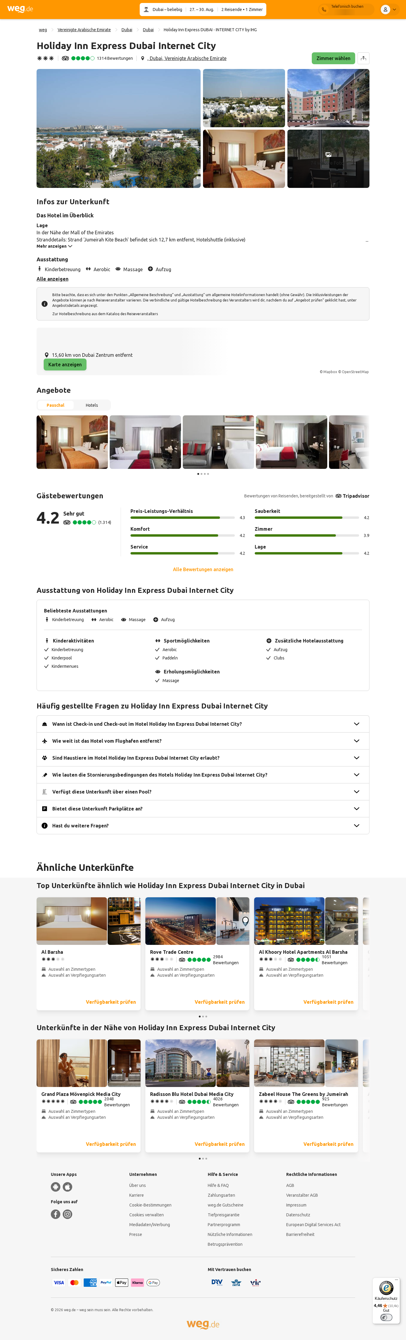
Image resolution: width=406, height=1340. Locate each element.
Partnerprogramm (224, 1224)
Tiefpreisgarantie (224, 1214)
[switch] (386, 1317)
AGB (290, 1185)
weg (43, 29)
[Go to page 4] (208, 474)
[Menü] (396, 1281)
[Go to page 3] (205, 474)
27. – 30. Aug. (202, 9)
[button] (119, 128)
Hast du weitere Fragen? (80, 825)
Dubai (158, 9)
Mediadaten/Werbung (149, 1224)
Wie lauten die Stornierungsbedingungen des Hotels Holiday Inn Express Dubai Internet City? (159, 774)
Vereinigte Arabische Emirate (84, 29)
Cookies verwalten (146, 1214)
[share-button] (363, 58)
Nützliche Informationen (230, 1234)
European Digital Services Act (313, 1224)
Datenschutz (298, 1214)
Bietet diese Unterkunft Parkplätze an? (97, 808)
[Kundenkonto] (390, 9)
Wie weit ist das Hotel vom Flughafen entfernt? (107, 741)
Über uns (137, 1185)
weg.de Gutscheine (225, 1205)
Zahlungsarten (221, 1195)
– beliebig (172, 9)
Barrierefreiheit (300, 1234)
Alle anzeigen (52, 279)
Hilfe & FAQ (218, 1185)
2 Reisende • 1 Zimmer (242, 9)
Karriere (136, 1195)
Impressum (296, 1205)
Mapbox (330, 372)
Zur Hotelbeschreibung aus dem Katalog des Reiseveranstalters (105, 314)
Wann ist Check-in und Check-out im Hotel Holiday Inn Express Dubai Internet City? (147, 724)
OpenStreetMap (355, 372)
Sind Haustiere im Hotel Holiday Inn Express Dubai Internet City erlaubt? (136, 758)
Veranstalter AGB (302, 1195)
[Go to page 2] (201, 474)
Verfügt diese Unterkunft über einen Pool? (102, 791)
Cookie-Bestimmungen (150, 1205)
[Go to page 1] (198, 474)
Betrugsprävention (225, 1244)
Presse (135, 1234)
